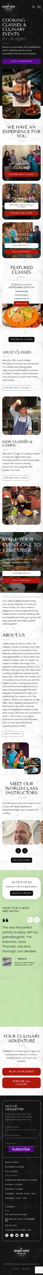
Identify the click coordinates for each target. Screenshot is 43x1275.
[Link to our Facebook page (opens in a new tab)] (11, 1235)
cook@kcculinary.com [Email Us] (18, 1230)
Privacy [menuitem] (17, 1269)
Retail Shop (11, 1162)
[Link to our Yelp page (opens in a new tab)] (27, 1235)
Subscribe (21, 1149)
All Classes (11, 1171)
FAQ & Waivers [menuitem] (11, 1175)
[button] (33, 6)
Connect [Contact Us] (10, 1207)
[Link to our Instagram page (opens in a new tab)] (6, 1235)
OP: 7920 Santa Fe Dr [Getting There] (16, 1215)
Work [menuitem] (7, 1211)
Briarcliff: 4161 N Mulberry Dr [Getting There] (20, 1220)
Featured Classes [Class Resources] (14, 1167)
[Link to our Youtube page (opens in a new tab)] (16, 1235)
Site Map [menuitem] (25, 1269)
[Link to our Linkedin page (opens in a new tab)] (22, 1235)
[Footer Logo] (21, 1252)
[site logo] (8, 8)
